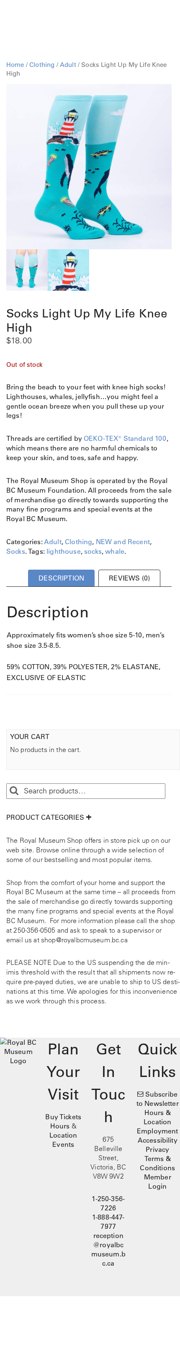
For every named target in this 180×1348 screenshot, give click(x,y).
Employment (157, 1131)
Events (63, 1144)
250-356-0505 (34, 930)
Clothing (41, 65)
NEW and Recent (123, 541)
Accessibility (157, 1140)
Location (63, 1135)
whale (114, 551)
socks (93, 551)
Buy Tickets (63, 1117)
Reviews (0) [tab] (129, 578)
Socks (15, 551)
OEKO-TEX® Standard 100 (125, 438)
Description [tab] (61, 578)
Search (13, 790)
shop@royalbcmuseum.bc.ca (84, 940)
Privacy (157, 1149)
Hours (60, 1126)
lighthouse (63, 551)
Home (15, 65)
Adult (68, 65)
